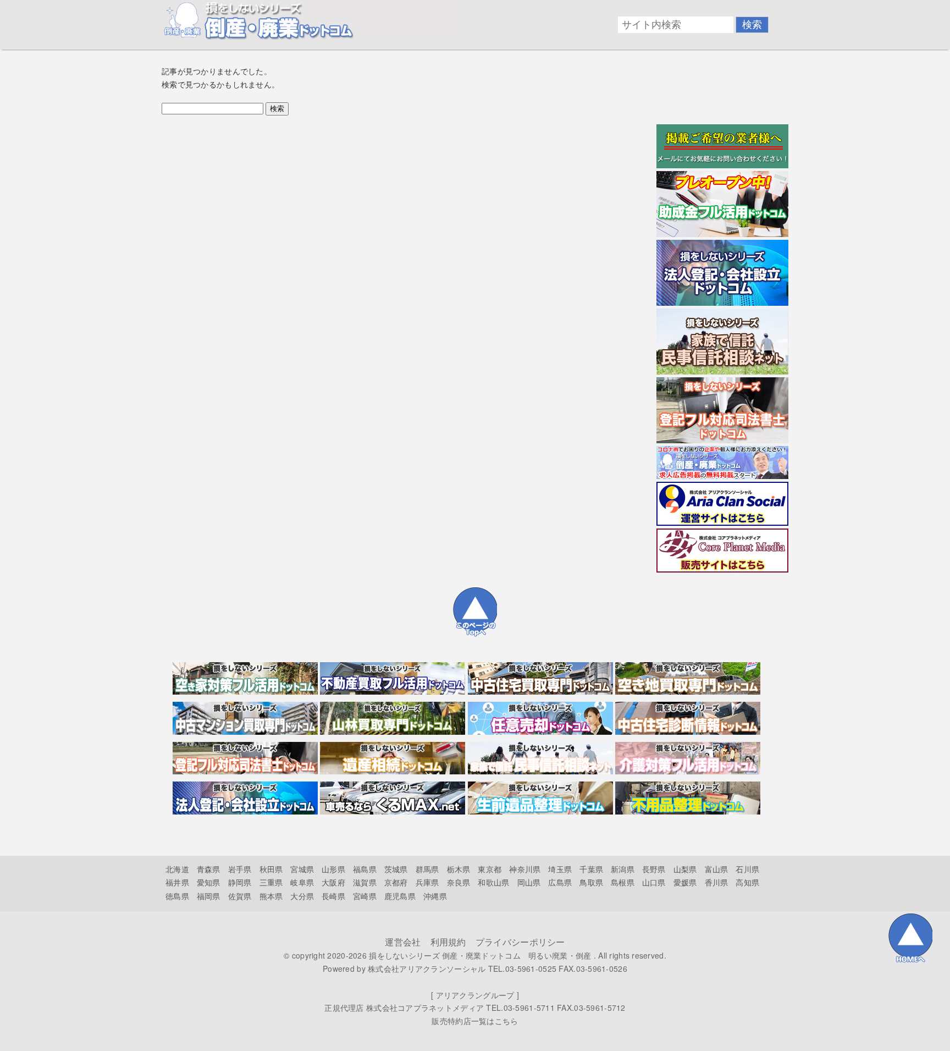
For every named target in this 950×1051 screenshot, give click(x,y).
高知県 (747, 882)
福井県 (177, 882)
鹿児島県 (400, 895)
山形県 (333, 868)
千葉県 (591, 868)
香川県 (716, 882)
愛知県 (208, 882)
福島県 (365, 868)
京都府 (396, 882)
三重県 (271, 882)
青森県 (208, 868)
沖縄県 (435, 895)
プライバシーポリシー (520, 942)
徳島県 (177, 895)
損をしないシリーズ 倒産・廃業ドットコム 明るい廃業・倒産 (480, 955)
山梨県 (685, 868)
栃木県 (459, 868)
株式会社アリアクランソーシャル (426, 968)
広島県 (560, 882)
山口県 (654, 882)
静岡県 (240, 882)
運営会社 (403, 942)
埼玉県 (560, 868)
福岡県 (208, 895)
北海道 (177, 868)
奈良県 (459, 882)
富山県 (716, 868)
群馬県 (427, 868)
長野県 (654, 868)
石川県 (747, 868)
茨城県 (396, 868)
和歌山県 (493, 882)
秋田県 (271, 868)
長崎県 (333, 895)
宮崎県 (365, 895)
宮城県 (302, 868)
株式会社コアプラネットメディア (425, 1007)
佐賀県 (240, 895)
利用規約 (448, 942)
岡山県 (529, 882)
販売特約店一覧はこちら (475, 1020)
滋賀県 (365, 882)
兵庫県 (427, 882)
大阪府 (333, 882)
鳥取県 (591, 882)
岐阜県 (302, 882)
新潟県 (622, 868)
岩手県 (240, 868)
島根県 (622, 882)
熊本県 (271, 895)
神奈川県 (524, 868)
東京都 (489, 868)
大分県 (302, 895)
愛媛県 (685, 882)
